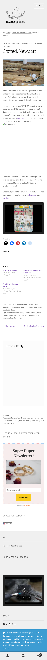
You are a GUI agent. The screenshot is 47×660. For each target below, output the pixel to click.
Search (23, 656)
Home (8, 33)
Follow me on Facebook (16, 556)
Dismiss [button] (6, 648)
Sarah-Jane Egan (28, 43)
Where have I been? (10, 270)
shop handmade (26, 307)
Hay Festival (10, 325)
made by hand (8, 307)
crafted (5, 315)
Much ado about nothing (34, 327)
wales (19, 318)
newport (16, 315)
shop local (37, 307)
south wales (12, 318)
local (11, 315)
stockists (6, 310)
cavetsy (36, 304)
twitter (6, 198)
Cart (36, 654)
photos (17, 307)
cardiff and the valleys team (21, 33)
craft (39, 312)
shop (22, 315)
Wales (13, 310)
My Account (8, 656)
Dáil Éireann (22, 118)
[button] (18, 225)
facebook (33, 195)
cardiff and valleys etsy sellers (18, 312)
